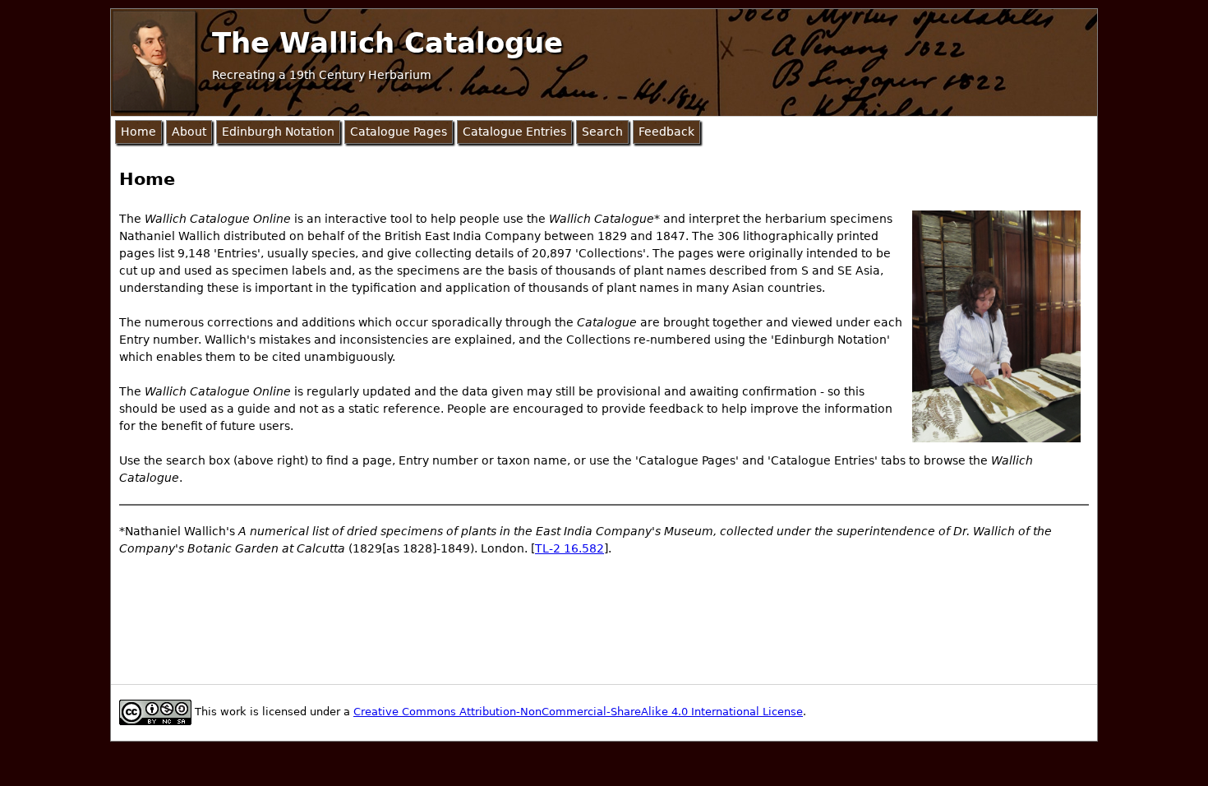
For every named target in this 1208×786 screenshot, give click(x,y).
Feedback (666, 131)
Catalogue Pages (398, 131)
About (189, 131)
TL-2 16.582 (569, 548)
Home (138, 131)
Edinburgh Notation (278, 131)
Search (602, 131)
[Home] (154, 61)
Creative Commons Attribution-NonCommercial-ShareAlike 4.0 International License (578, 711)
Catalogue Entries (514, 131)
